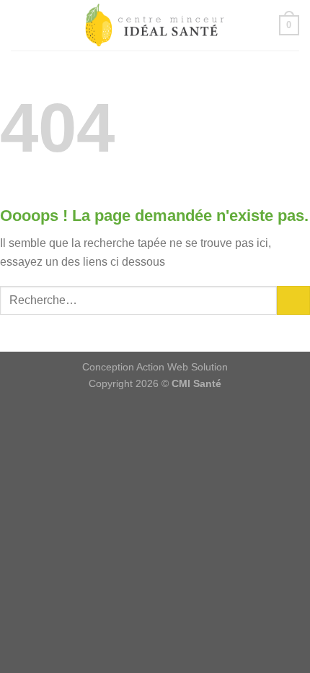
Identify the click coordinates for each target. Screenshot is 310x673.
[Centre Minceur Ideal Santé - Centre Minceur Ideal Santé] (155, 25)
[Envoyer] (293, 300)
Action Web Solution (182, 367)
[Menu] (23, 25)
